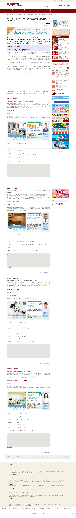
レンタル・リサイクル (32, 480)
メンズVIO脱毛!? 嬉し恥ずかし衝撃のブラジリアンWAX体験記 (63, 44)
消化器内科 (31, 495)
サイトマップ (70, 508)
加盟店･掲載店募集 (26, 508)
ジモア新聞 (37, 11)
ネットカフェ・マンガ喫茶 (50, 485)
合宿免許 (31, 475)
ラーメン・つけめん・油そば (36, 465)
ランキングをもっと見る (60, 61)
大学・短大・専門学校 (58, 476)
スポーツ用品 (49, 490)
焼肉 (45, 465)
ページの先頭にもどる (44, 183)
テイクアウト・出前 (47, 491)
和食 (9, 465)
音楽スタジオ (63, 480)
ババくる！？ (65, 34)
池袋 (49, 504)
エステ (19, 472)
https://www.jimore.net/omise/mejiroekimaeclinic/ (27, 250)
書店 (26, 491)
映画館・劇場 (11, 485)
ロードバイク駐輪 (22, 481)
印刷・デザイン (11, 481)
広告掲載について (17, 508)
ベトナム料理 (52, 465)
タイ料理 (40, 468)
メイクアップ (24, 471)
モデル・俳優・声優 (52, 475)
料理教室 (34, 476)
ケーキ (26, 465)
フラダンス (19, 471)
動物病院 (19, 496)
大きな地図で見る (9, 177)
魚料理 (61, 465)
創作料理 (42, 465)
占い (62, 485)
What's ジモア (63, 11)
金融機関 (53, 481)
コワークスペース (11, 475)
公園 (46, 499)
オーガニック (20, 490)
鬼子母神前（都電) (11, 504)
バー (55, 465)
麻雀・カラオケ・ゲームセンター (33, 485)
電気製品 (52, 491)
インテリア (41, 491)
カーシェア (10, 482)
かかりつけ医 (28, 14)
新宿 (12, 505)
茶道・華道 (30, 476)
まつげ (62, 471)
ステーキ (12, 465)
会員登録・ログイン (65, 1)
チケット (54, 490)
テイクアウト (50, 468)
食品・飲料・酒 (11, 492)
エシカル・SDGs (36, 490)
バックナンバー (56, 30)
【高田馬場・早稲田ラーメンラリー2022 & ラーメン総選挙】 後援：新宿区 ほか (63, 52)
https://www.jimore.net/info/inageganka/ (25, 341)
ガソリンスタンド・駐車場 (60, 481)
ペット (20, 492)
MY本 (65, 32)
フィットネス (36, 472)
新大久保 (33, 504)
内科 (49, 495)
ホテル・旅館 (62, 499)
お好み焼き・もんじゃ (26, 468)
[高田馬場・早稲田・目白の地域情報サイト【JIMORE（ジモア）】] (15, 6)
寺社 (20, 499)
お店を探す (11, 11)
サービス (38, 480)
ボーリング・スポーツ (17, 485)
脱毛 (45, 471)
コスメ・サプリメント (30, 490)
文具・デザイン (11, 490)
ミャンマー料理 (45, 468)
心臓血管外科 (57, 495)
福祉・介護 (32, 496)
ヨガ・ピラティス (29, 472)
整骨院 (16, 496)
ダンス (62, 475)
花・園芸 (23, 492)
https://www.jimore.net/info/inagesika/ (25, 430)
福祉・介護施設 (42, 499)
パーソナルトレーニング (12, 471)
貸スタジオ (27, 475)
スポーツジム (35, 471)
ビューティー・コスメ (31, 491)
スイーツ (56, 32)
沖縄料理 (16, 465)
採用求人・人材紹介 (20, 480)
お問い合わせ (57, 1)
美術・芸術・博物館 (30, 499)
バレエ (35, 475)
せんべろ (22, 465)
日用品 (25, 490)
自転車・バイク (11, 491)
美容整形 (48, 471)
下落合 (24, 504)
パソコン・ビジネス (24, 476)
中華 (58, 465)
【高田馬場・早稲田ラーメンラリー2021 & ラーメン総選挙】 (63, 48)
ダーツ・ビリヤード (58, 485)
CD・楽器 (16, 492)
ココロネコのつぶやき (58, 204)
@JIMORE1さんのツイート (57, 99)
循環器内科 (52, 495)
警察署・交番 (24, 499)
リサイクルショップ (59, 490)
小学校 (46, 476)
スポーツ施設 (36, 499)
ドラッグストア (27, 496)
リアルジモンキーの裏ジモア (59, 206)
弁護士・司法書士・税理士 (47, 481)
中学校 (49, 476)
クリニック (18, 14)
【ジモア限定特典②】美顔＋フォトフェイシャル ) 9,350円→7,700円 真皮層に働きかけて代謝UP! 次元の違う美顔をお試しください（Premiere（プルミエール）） (62, 75)
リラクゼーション (14, 472)
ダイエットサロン (41, 471)
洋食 (48, 465)
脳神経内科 (41, 495)
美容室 (59, 471)
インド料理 (36, 468)
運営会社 (10, 508)
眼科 (13, 496)
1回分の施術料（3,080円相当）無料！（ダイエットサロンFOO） (62, 81)
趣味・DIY (37, 491)
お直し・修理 (26, 480)
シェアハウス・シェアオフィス (55, 480)
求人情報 (50, 11)
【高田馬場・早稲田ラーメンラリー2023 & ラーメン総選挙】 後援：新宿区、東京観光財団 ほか (63, 57)
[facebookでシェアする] (60, 5)
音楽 (19, 476)
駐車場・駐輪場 (56, 499)
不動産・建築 (28, 481)
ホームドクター (22, 14)
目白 (62, 504)
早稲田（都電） (17, 505)
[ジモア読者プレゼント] (60, 65)
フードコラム (56, 34)
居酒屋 (29, 465)
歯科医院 (10, 496)
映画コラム (65, 30)
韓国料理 (32, 468)
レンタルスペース (24, 485)
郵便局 (52, 499)
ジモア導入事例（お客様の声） (37, 508)
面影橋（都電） (22, 505)
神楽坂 (10, 505)
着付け (47, 475)
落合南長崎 (37, 504)
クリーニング (17, 481)
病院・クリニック (18, 495)
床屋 (25, 472)
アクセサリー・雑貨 (43, 490)
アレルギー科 (36, 495)
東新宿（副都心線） (18, 504)
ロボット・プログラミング (41, 475)
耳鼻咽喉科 (45, 495)
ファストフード (19, 468)
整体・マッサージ (29, 471)
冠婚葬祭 (32, 481)
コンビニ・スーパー (58, 491)
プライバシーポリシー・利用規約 (59, 508)
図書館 (49, 499)
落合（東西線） (28, 504)
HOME (8, 14)
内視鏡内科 (27, 495)
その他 (55, 468)
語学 (16, 475)
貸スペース (19, 475)
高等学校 (53, 476)
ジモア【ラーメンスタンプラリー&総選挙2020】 (63, 40)
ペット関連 (42, 480)
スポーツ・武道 (11, 476)
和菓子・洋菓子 (17, 491)
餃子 (19, 465)
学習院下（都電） (28, 505)
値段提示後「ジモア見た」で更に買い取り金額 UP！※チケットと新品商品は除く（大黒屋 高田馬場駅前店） (62, 86)
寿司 (9, 468)
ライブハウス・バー (42, 485)
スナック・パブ (11, 486)
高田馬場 (52, 504)
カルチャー (58, 475)
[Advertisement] (28, 81)
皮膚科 (14, 495)
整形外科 (10, 495)
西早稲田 (59, 504)
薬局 (22, 496)
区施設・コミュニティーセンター (14, 499)
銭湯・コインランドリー (38, 481)
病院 (14, 14)
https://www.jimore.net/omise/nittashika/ (26, 161)
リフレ (10, 472)
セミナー (23, 475)
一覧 (67, 70)
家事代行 (14, 480)
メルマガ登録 (48, 508)
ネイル (23, 472)
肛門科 (23, 495)
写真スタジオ (47, 480)
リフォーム (10, 480)
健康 (12, 14)
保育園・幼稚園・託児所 (40, 476)
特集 (24, 11)
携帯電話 (16, 490)
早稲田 (56, 504)
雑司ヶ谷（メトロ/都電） (43, 504)
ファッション (22, 491)
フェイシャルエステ (54, 471)
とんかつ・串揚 (13, 468)
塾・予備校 (16, 476)
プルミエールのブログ (58, 203)
